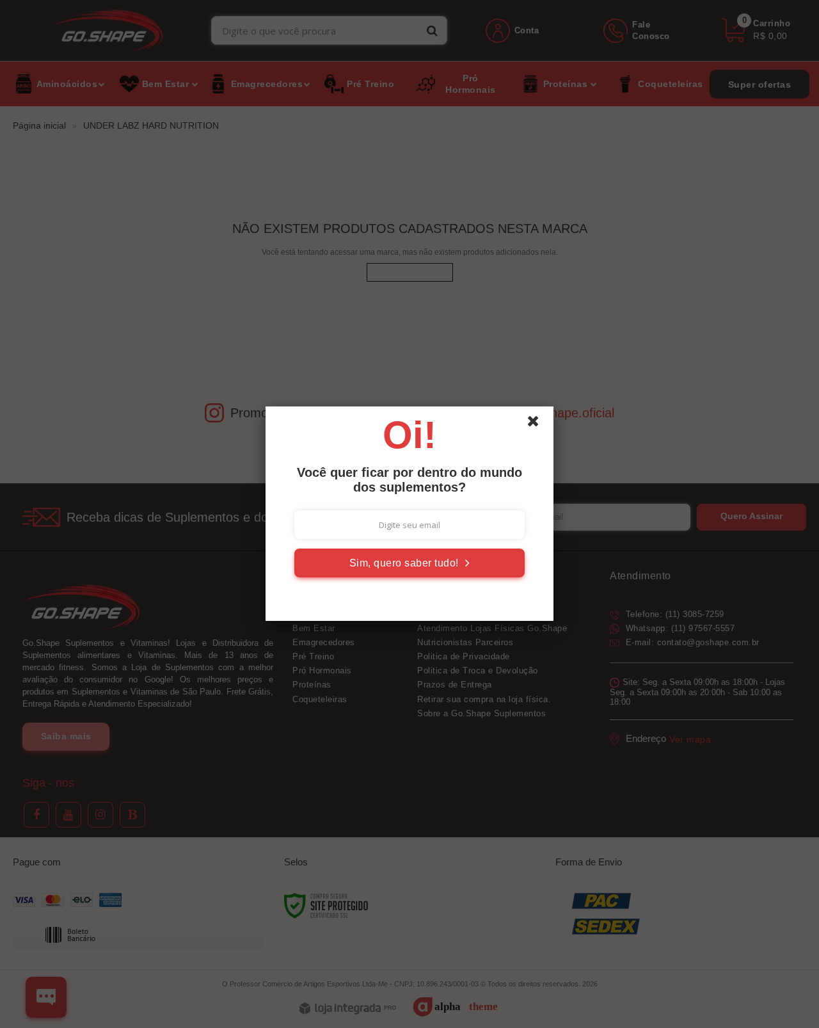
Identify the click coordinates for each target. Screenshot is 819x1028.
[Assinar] (409, 563)
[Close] (538, 424)
